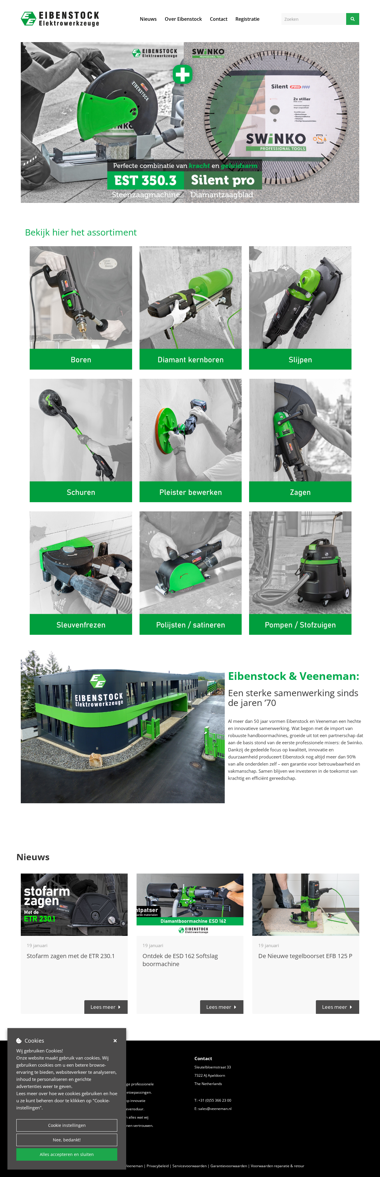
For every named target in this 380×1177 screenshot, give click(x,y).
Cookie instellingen (67, 1125)
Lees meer (103, 1006)
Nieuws (148, 19)
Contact (218, 19)
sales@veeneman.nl (215, 1108)
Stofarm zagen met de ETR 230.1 (71, 956)
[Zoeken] (352, 19)
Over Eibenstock (183, 19)
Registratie (247, 19)
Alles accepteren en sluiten (67, 1154)
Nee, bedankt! (67, 1140)
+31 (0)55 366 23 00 (214, 1100)
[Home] (60, 19)
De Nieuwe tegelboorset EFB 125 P (305, 956)
